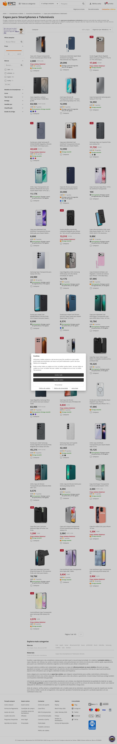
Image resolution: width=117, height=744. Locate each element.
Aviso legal (75, 388)
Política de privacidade (61, 388)
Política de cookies (44, 388)
